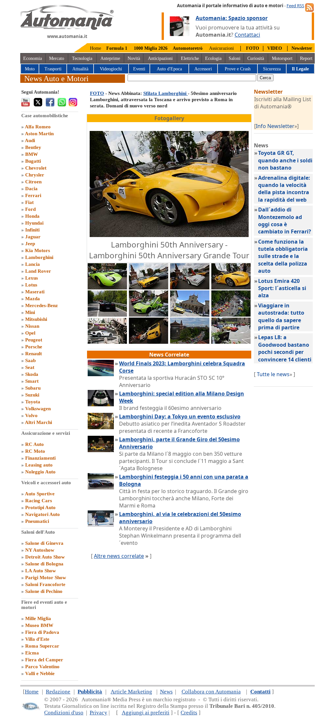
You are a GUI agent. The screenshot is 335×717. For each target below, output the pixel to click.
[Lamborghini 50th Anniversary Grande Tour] (231, 287)
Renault (33, 353)
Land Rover (38, 271)
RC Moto (35, 451)
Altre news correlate (119, 556)
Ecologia (213, 58)
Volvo (31, 415)
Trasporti (53, 68)
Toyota (32, 401)
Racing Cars (38, 500)
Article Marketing (131, 692)
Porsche (33, 346)
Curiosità (255, 58)
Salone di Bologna (44, 563)
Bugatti (33, 161)
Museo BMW (39, 625)
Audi (30, 140)
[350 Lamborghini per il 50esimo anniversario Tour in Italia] (231, 314)
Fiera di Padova (42, 632)
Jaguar (33, 236)
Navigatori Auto (42, 514)
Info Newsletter (275, 126)
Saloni (234, 58)
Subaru (33, 388)
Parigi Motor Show (45, 577)
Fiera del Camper (44, 659)
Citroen (33, 181)
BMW (31, 154)
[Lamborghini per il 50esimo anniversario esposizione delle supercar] (148, 314)
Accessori (203, 68)
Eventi (139, 68)
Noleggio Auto (40, 471)
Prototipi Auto (40, 507)
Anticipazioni (160, 58)
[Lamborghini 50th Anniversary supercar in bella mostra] (189, 287)
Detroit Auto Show (45, 557)
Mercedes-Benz (41, 305)
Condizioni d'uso (63, 712)
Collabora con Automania (211, 692)
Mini (30, 312)
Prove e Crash (238, 68)
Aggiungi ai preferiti (145, 712)
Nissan (32, 326)
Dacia (31, 188)
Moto (30, 68)
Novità (134, 58)
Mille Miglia (38, 618)
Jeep (30, 243)
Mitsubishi (36, 319)
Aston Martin (39, 133)
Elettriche (190, 58)
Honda (32, 216)
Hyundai (34, 223)
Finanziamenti (40, 458)
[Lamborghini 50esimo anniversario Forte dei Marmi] (231, 341)
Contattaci (247, 34)
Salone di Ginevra (44, 543)
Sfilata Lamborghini (165, 93)
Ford (30, 209)
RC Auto (34, 444)
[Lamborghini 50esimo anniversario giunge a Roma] (107, 341)
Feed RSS (295, 6)
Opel (30, 333)
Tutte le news (273, 374)
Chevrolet (35, 168)
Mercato (56, 58)
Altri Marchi (38, 422)
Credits (189, 712)
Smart (32, 381)
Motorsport (282, 58)
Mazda (32, 298)
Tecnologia (82, 58)
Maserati (34, 291)
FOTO (97, 93)
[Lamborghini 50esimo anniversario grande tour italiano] (189, 341)
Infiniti (32, 229)
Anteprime (110, 58)
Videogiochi (111, 68)
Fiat (29, 202)
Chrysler (34, 174)
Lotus (31, 284)
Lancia (32, 264)
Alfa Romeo (38, 126)
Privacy (98, 712)
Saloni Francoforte (45, 584)
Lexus (31, 278)
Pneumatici (37, 521)
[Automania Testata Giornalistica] (67, 28)
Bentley (33, 147)
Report (306, 58)
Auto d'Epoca (169, 68)
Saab (30, 360)
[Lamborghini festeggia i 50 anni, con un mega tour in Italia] (107, 287)
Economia (32, 58)
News (166, 692)
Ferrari (33, 195)
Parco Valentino (42, 666)
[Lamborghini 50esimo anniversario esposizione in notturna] (148, 341)
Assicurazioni (221, 48)
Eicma (32, 652)
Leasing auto (39, 465)
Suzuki (32, 394)
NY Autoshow (39, 550)
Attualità (80, 68)
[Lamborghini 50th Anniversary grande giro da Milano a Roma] (148, 287)
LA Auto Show (40, 570)
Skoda (31, 374)
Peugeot (33, 339)
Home (95, 48)
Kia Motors (37, 250)
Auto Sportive (40, 493)
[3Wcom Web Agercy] (30, 709)
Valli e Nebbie (40, 673)
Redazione (58, 692)
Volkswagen (38, 408)
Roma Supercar (42, 646)
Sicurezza (272, 68)
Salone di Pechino (43, 591)
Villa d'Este (37, 639)
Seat (29, 367)
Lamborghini (39, 257)
